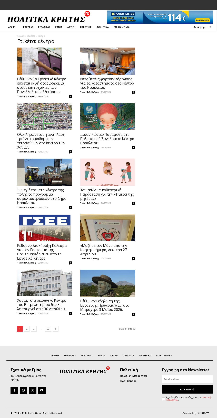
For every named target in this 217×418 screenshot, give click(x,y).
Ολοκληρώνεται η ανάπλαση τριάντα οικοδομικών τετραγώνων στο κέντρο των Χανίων (41, 141)
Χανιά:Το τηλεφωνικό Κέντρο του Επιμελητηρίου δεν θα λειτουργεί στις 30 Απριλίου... (42, 304)
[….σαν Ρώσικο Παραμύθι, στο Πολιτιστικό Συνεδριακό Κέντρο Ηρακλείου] (107, 116)
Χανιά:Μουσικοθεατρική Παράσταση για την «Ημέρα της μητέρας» (107, 194)
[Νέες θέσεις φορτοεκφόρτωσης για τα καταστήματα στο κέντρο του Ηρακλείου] (107, 61)
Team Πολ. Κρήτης (26, 96)
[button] (203, 27)
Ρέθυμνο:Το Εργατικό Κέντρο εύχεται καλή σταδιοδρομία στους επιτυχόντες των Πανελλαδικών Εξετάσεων (41, 85)
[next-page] (55, 329)
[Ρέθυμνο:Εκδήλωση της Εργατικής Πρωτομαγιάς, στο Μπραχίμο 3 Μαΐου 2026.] (107, 283)
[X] (32, 390)
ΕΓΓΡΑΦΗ (185, 389)
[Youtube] (42, 390)
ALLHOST (203, 413)
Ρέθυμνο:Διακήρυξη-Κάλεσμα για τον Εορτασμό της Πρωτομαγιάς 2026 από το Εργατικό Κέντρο (42, 252)
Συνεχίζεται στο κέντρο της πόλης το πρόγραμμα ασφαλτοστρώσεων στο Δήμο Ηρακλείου (41, 196)
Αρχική (20, 35)
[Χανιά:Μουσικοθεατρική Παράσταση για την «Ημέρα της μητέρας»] (107, 172)
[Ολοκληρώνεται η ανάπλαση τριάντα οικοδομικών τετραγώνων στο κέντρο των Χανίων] (44, 116)
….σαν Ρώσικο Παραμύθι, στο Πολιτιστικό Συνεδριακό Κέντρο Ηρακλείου (107, 138)
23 (48, 328)
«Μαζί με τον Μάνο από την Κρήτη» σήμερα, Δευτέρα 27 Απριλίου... (103, 249)
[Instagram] (23, 390)
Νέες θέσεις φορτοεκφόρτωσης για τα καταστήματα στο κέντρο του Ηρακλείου (107, 83)
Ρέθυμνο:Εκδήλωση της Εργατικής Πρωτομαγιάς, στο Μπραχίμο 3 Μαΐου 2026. (104, 305)
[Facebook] (14, 390)
